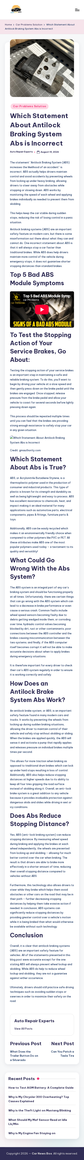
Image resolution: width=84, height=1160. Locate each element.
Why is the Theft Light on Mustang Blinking (39, 1110)
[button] (23, 1028)
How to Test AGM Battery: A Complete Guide (41, 1087)
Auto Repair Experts (34, 1020)
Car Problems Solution (29, 106)
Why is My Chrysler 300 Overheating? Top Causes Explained (38, 1099)
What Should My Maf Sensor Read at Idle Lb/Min (37, 1122)
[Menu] (77, 10)
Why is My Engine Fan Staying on (31, 1133)
